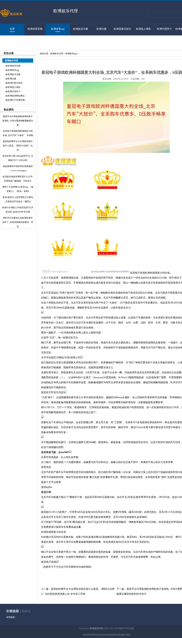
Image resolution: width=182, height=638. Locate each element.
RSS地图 (119, 628)
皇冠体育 (99, 635)
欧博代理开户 (164, 29)
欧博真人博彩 (143, 29)
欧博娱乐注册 (80, 29)
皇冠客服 (119, 635)
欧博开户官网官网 (10, 40)
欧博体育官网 (35, 29)
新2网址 (127, 635)
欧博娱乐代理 (56, 53)
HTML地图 (129, 628)
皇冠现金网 (109, 635)
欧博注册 (101, 29)
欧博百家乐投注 (122, 29)
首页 (12, 29)
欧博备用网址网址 (16, 96)
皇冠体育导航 (89, 635)
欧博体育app (58, 29)
